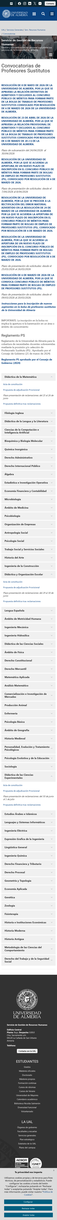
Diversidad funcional (27, 1107)
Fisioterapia (11, 914)
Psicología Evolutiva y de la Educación (27, 758)
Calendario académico (27, 1099)
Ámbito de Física (14, 652)
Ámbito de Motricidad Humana (23, 618)
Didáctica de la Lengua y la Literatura (26, 421)
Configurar (28, 1201)
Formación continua (27, 1083)
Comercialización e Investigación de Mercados (26, 695)
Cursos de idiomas (27, 1087)
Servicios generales (27, 1135)
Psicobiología (12, 515)
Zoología (10, 905)
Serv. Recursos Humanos (35, 29)
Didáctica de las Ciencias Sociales (24, 643)
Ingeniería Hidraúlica (17, 635)
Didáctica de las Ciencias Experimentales (19, 776)
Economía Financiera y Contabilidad (25, 491)
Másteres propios (27, 1079)
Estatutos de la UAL (27, 1143)
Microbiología (13, 499)
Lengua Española (14, 610)
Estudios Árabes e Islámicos (21, 814)
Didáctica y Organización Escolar (24, 574)
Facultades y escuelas (27, 1131)
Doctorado (27, 1075)
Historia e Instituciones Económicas (25, 922)
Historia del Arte (14, 557)
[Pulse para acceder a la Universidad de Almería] (27, 1003)
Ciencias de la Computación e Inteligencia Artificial (22, 431)
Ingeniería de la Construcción (22, 566)
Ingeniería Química (16, 855)
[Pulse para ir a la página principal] (15, 13)
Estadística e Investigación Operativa (26, 482)
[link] (50, 3)
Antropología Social (16, 532)
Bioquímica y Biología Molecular (24, 441)
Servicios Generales (15, 29)
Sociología (11, 766)
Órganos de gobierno (27, 1127)
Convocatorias (9, 33)
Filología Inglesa (14, 413)
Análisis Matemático (16, 685)
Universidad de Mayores (27, 1095)
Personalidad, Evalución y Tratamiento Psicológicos (27, 748)
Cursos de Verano (27, 1091)
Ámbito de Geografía (17, 730)
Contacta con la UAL (27, 1051)
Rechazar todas (28, 1208)
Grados (27, 1067)
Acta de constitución (13, 384)
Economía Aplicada (16, 889)
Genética (10, 897)
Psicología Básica (15, 721)
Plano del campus (27, 1147)
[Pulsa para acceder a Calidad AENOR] (28, 1164)
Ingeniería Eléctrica (16, 830)
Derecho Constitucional (18, 660)
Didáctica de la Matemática (21, 376)
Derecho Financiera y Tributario (23, 864)
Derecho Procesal (15, 872)
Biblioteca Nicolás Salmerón (27, 1103)
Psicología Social (14, 541)
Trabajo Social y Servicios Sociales (24, 549)
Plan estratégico (27, 1139)
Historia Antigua (14, 939)
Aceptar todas (28, 1215)
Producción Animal (16, 705)
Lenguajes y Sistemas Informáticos (25, 822)
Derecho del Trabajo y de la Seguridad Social (27, 960)
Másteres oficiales (27, 1071)
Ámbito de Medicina (16, 507)
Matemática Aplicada (17, 677)
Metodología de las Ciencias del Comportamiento (23, 949)
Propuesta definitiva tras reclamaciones (22, 403)
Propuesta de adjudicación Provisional (21, 389)
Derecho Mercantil (15, 668)
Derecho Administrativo (19, 457)
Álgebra (9, 474)
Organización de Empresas (20, 524)
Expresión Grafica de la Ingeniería (24, 839)
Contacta (50, 3)
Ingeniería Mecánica (16, 627)
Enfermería (11, 713)
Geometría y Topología (18, 880)
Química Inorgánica (16, 449)
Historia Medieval (15, 738)
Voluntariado (27, 1111)
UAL (3, 29)
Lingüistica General (16, 847)
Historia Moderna (15, 930)
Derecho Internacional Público (22, 466)
